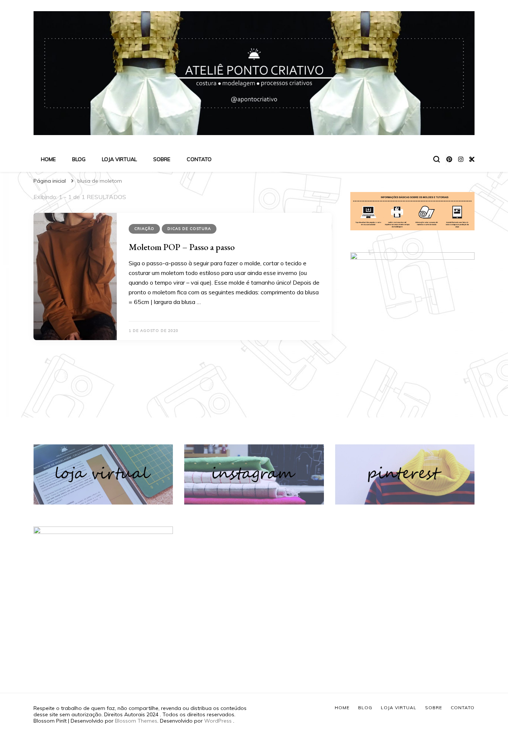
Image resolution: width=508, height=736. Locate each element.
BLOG (79, 159)
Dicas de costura (189, 228)
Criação (144, 228)
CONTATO (199, 159)
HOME (48, 159)
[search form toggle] (436, 159)
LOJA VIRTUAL (119, 159)
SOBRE (161, 159)
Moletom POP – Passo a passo (182, 247)
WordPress (218, 720)
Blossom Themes (136, 720)
